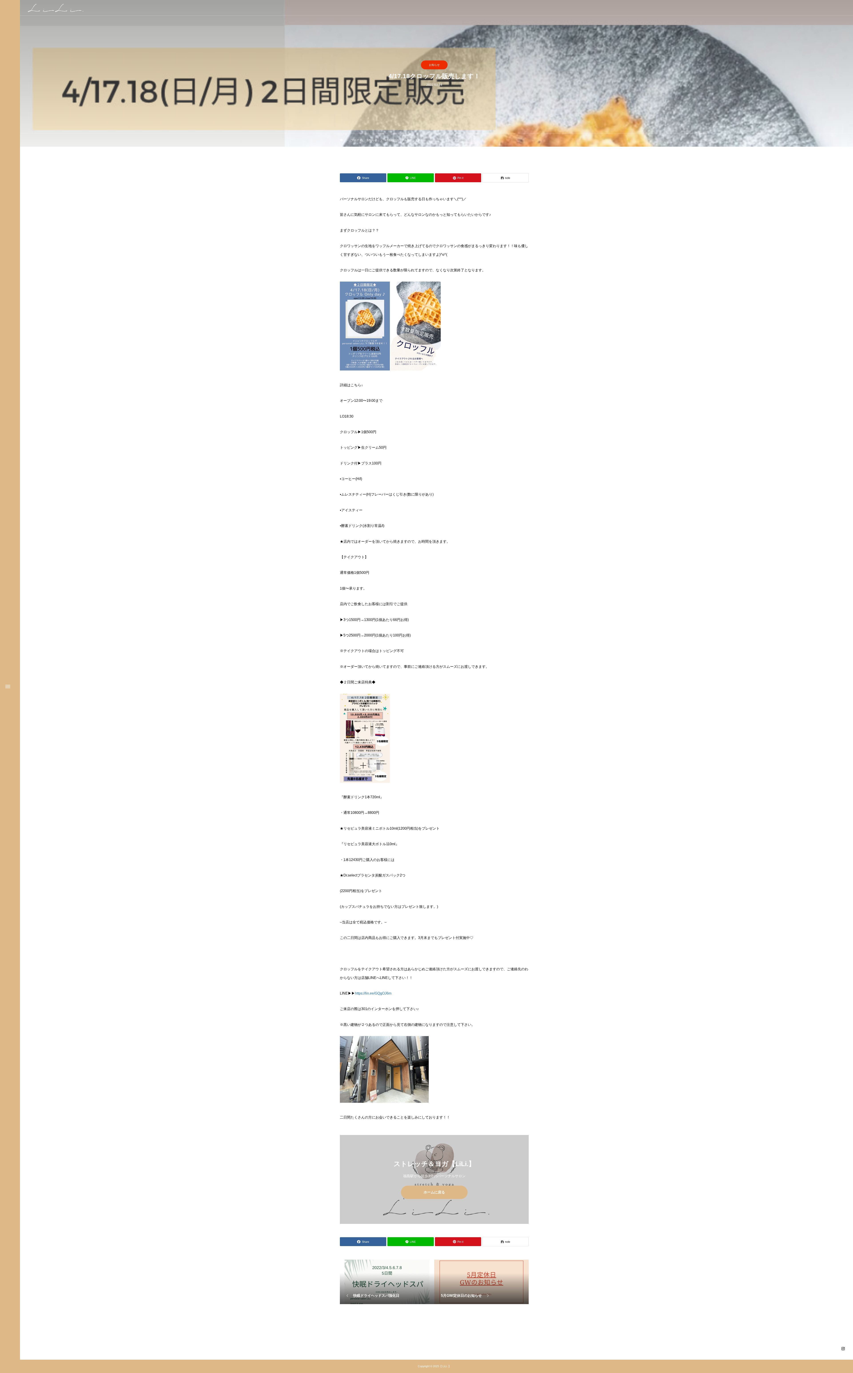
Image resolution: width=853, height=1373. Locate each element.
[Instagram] (843, 1348)
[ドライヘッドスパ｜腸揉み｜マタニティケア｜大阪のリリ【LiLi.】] (55, 7)
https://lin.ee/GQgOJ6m (373, 993)
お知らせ (434, 64)
